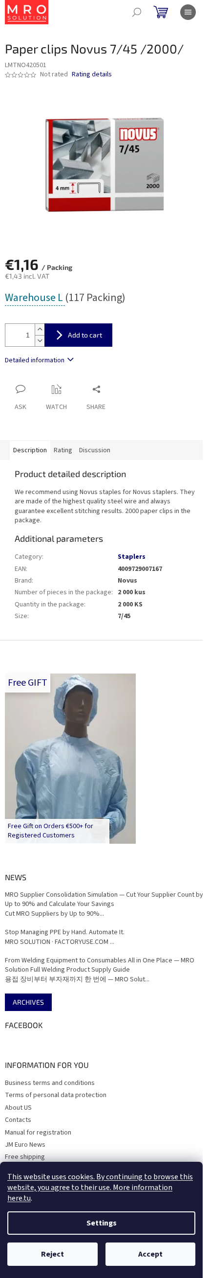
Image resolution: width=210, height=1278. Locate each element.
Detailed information (34, 360)
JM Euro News (25, 1145)
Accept (150, 1254)
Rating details (92, 74)
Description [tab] (30, 450)
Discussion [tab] (94, 450)
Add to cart (85, 335)
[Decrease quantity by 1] (39, 340)
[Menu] (188, 12)
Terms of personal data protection (55, 1095)
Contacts (18, 1120)
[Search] (137, 12)
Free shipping (25, 1157)
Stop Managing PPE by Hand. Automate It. (65, 932)
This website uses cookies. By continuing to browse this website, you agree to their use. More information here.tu (100, 1188)
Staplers (132, 557)
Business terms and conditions (50, 1083)
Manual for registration (38, 1132)
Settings (101, 1223)
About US (18, 1108)
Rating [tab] (63, 450)
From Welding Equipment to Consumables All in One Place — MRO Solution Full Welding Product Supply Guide (99, 965)
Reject (52, 1254)
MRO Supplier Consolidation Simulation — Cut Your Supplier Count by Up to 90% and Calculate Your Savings (104, 899)
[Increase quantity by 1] (39, 329)
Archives (28, 1002)
